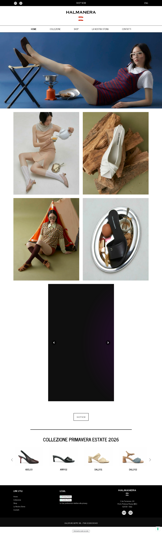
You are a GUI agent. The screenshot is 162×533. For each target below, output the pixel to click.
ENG (146, 3)
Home (33, 29)
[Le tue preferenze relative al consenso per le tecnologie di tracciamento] (158, 529)
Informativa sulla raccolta (81, 531)
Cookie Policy (66, 500)
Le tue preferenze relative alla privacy (73, 503)
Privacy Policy (66, 496)
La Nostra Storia (100, 29)
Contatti (126, 29)
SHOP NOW (81, 3)
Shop (76, 29)
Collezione (55, 29)
